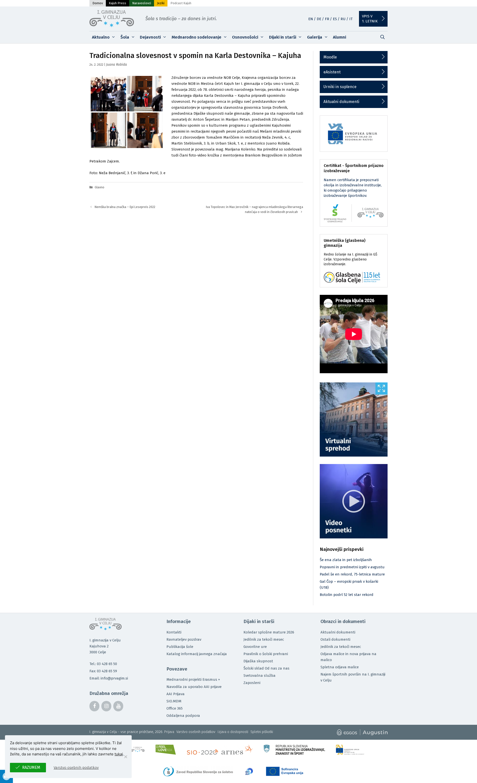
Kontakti (173, 632)
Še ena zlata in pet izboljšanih (346, 560)
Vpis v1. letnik (370, 18)
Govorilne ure (255, 646)
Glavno (99, 187)
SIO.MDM (173, 701)
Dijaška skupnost (258, 661)
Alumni (339, 37)
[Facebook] (94, 706)
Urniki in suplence (340, 86)
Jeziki (160, 3)
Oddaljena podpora (183, 715)
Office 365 (174, 708)
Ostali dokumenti (335, 639)
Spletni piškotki (261, 732)
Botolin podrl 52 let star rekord (346, 594)
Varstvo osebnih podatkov (195, 732)
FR (327, 19)
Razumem (31, 767)
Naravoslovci (141, 3)
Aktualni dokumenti (341, 101)
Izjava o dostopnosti (233, 732)
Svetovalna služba (259, 675)
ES (335, 19)
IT (351, 19)
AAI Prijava (175, 694)
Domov (97, 3)
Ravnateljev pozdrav (183, 639)
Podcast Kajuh (180, 3)
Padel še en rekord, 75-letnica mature (352, 574)
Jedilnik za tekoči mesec (263, 639)
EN (310, 19)
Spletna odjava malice (339, 667)
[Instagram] (106, 706)
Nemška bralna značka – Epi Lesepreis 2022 (125, 207)
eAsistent (332, 72)
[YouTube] (118, 706)
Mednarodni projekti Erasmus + (193, 679)
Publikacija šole (179, 646)
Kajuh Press (117, 3)
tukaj (119, 754)
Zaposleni (251, 682)
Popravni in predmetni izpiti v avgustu (352, 567)
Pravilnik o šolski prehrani (265, 654)
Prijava (169, 732)
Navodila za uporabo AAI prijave (194, 686)
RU (343, 19)
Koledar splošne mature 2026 (268, 632)
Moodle (330, 57)
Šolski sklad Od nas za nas (266, 668)
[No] (125, 756)
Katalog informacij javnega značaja (196, 654)
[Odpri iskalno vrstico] (382, 37)
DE (319, 19)
